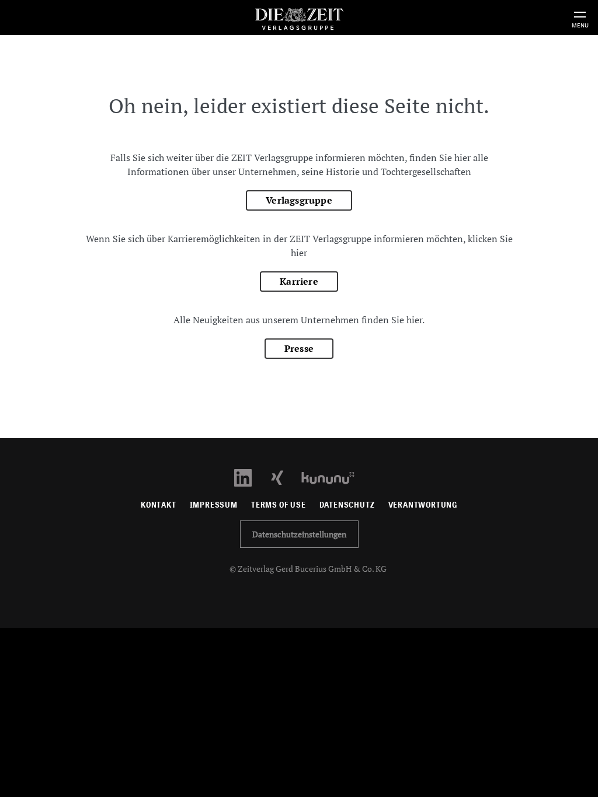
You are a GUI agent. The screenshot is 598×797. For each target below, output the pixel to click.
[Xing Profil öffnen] (284, 477)
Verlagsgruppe (299, 200)
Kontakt (158, 505)
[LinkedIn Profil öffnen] (249, 477)
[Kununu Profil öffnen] (333, 477)
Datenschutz (347, 505)
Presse (299, 348)
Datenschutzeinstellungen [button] (299, 534)
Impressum (214, 505)
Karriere (299, 281)
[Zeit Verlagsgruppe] (299, 17)
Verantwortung (423, 505)
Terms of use (278, 505)
